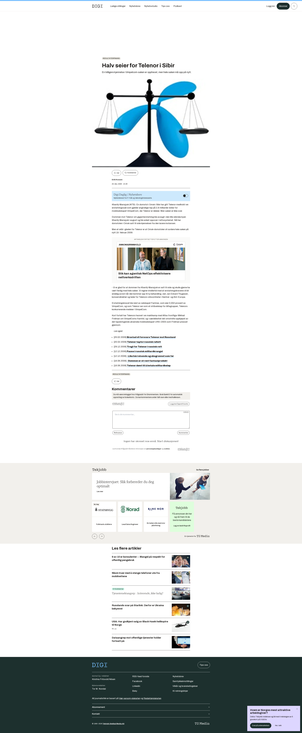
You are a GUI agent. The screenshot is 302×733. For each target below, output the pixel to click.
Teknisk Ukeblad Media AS (113, 724)
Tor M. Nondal (99, 689)
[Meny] (294, 6)
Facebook (137, 681)
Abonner (283, 6)
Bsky (134, 691)
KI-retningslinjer (180, 691)
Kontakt (96, 714)
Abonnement (98, 707)
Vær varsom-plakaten (129, 698)
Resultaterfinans (111, 58)
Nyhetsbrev (178, 676)
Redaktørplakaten (152, 698)
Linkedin (136, 686)
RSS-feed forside (140, 676)
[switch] (185, 195)
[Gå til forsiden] (97, 6)
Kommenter (131, 173)
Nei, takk (278, 725)
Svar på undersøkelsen (260, 725)
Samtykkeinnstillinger (183, 681)
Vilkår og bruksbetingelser (185, 686)
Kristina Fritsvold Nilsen (103, 679)
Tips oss (204, 665)
